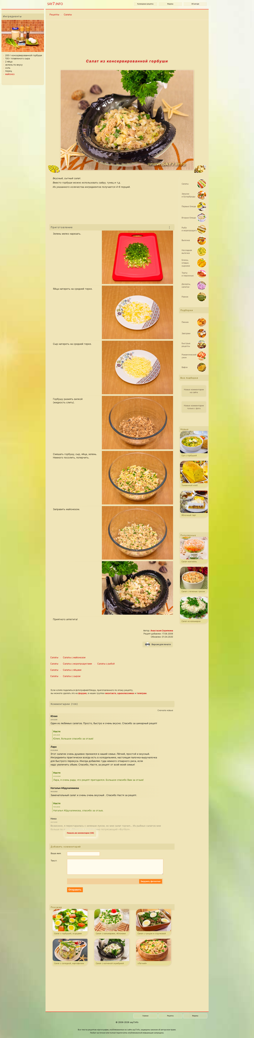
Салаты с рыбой (106, 663)
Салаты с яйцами (72, 669)
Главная (145, 1016)
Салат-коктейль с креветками (189, 562)
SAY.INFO (55, 4)
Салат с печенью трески (193, 591)
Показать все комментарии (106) (80, 833)
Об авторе (195, 4)
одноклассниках (125, 693)
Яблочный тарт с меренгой (188, 516)
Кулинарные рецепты (145, 4)
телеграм (141, 693)
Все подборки (189, 378)
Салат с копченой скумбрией (110, 963)
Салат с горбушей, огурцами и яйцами (68, 934)
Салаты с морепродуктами (77, 663)
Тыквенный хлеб (189, 485)
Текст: (54, 860)
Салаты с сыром (71, 676)
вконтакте (110, 693)
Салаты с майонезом (74, 657)
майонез (9, 74)
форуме (82, 693)
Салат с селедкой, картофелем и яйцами (69, 964)
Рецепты (54, 14)
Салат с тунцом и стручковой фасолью (152, 934)
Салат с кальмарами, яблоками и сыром (111, 934)
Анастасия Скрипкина (162, 630)
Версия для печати (161, 644)
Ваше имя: (56, 853)
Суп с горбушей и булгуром (189, 456)
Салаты (68, 14)
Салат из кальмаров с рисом (190, 622)
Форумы (170, 4)
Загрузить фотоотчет (151, 881)
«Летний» (142, 963)
